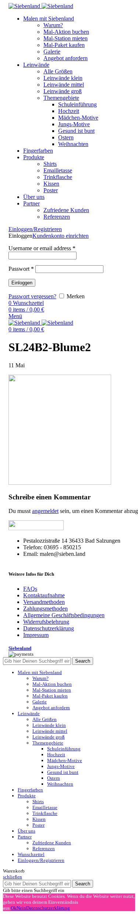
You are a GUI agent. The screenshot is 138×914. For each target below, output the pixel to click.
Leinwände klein (62, 78)
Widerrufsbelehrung (46, 622)
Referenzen (56, 217)
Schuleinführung (77, 104)
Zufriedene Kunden (66, 210)
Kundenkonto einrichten (60, 236)
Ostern (66, 137)
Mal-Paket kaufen (64, 45)
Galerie (51, 51)
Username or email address (41, 248)
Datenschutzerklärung (48, 628)
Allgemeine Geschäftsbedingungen (64, 615)
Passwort (21, 269)
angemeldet (45, 511)
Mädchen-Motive (78, 117)
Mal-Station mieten (65, 38)
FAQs (30, 589)
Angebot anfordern (65, 58)
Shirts (50, 164)
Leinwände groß (62, 91)
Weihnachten (73, 144)
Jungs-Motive (74, 124)
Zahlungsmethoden (45, 608)
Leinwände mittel (63, 84)
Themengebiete (61, 98)
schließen (12, 877)
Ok (14, 908)
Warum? (53, 25)
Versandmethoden (44, 602)
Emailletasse (57, 170)
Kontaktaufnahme (44, 595)
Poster (50, 190)
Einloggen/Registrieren (41, 860)
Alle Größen (57, 71)
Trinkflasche (57, 177)
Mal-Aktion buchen (66, 32)
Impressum (36, 635)
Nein (21, 908)
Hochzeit (68, 111)
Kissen (51, 184)
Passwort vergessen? (32, 296)
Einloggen (21, 282)
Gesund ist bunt (76, 131)
